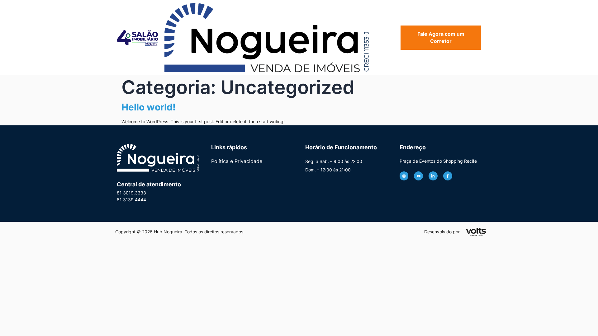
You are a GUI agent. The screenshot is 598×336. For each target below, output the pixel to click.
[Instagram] (404, 175)
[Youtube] (418, 175)
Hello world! (148, 107)
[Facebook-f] (447, 175)
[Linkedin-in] (433, 175)
